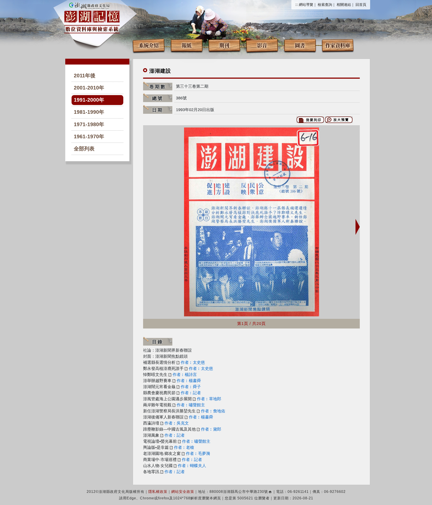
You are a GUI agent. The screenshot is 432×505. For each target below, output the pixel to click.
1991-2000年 (89, 100)
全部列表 (84, 149)
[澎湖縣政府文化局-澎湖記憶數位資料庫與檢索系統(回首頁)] (92, 17)
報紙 (186, 45)
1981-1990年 (89, 112)
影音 (262, 45)
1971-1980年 (89, 124)
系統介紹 (149, 45)
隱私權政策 (157, 492)
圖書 (300, 45)
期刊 (224, 45)
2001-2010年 (89, 88)
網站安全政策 (182, 492)
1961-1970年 (89, 136)
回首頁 (361, 5)
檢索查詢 (325, 5)
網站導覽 (306, 5)
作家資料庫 (337, 45)
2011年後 (84, 75)
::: (296, 5)
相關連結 (344, 5)
